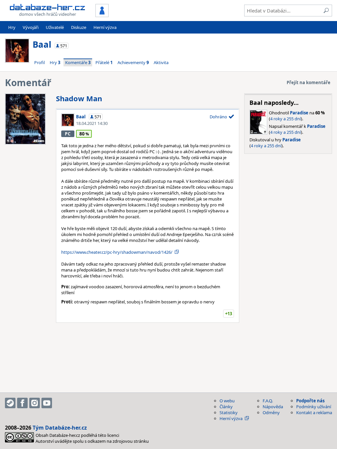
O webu (227, 401)
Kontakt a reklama (314, 412)
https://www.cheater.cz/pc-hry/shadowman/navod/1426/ (116, 252)
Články (226, 407)
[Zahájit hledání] (326, 10)
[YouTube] (46, 403)
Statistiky (229, 412)
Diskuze (78, 27)
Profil (39, 62)
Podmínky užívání (313, 407)
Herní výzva (105, 27)
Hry (11, 27)
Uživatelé (55, 27)
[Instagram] (34, 403)
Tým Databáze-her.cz (60, 427)
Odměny (271, 412)
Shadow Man (79, 98)
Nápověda (273, 407)
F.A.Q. (268, 401)
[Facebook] (22, 403)
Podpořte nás (310, 401)
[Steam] (10, 403)
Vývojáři (31, 27)
